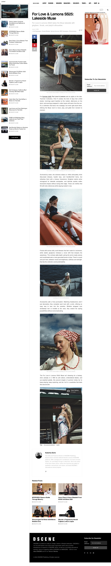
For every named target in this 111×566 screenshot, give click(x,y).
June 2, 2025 (35, 29)
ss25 (58, 445)
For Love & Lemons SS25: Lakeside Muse (14, 13)
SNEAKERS (59, 3)
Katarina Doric (50, 453)
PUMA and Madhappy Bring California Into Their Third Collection (16, 119)
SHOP (95, 3)
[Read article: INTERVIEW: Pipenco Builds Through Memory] (44, 489)
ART (90, 3)
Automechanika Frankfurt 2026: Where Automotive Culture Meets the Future (18, 63)
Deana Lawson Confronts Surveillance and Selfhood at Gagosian (17, 23)
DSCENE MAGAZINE (38, 493)
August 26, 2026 (37, 501)
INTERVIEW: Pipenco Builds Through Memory (16, 32)
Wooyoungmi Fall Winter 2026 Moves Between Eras (17, 72)
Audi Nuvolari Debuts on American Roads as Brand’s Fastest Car (18, 128)
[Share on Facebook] (34, 37)
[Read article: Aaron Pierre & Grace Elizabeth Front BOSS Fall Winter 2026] (70, 489)
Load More (14, 137)
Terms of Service (53, 551)
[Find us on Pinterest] (98, 3)
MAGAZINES (67, 3)
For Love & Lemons (49, 445)
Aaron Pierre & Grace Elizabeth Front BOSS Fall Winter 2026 (17, 50)
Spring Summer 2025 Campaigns (60, 31)
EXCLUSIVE (76, 3)
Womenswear (72, 31)
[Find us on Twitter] (87, 553)
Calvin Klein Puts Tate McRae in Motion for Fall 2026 (18, 100)
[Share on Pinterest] (34, 45)
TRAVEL (84, 3)
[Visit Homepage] (36, 3)
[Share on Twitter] (34, 41)
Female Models (46, 31)
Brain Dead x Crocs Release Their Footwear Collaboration (18, 41)
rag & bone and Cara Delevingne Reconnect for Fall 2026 (18, 109)
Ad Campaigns (37, 31)
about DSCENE (37, 551)
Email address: (89, 85)
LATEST (44, 3)
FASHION (50, 3)
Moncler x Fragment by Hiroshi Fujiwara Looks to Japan (17, 81)
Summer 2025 (46, 96)
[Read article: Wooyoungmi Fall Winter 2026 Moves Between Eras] (44, 511)
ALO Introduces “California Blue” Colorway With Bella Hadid (18, 90)
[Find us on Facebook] (84, 553)
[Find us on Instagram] (90, 553)
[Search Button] (107, 10)
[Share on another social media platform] (34, 49)
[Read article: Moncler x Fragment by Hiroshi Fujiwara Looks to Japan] (70, 511)
